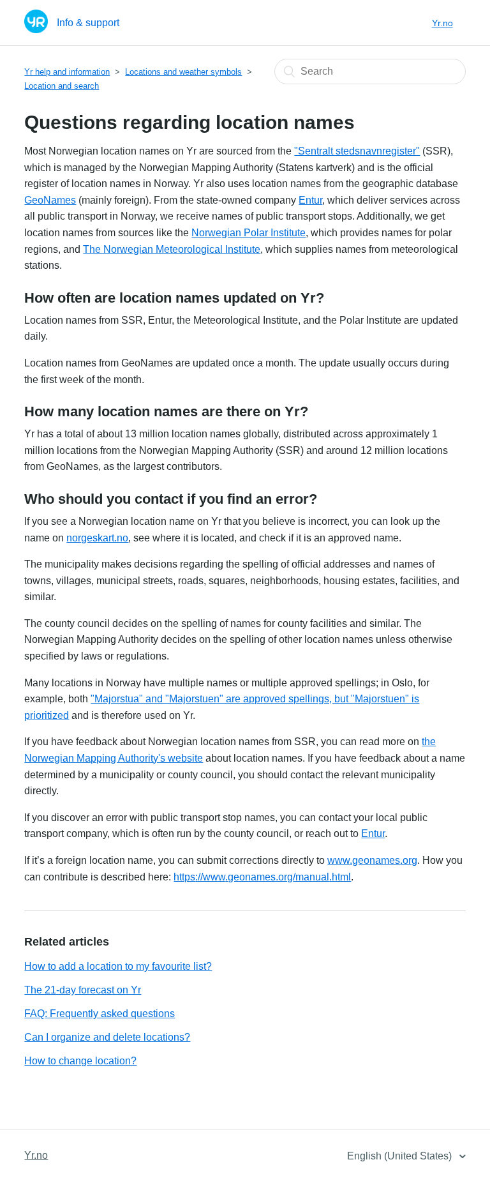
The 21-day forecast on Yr (82, 990)
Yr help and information (67, 72)
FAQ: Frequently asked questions (99, 1013)
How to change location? (80, 1060)
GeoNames (50, 200)
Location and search (61, 86)
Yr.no (442, 23)
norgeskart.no (97, 537)
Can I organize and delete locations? (107, 1037)
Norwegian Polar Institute (248, 232)
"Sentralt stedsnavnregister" (357, 151)
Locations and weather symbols (183, 72)
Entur (310, 200)
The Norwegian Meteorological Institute (171, 249)
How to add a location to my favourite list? (118, 966)
